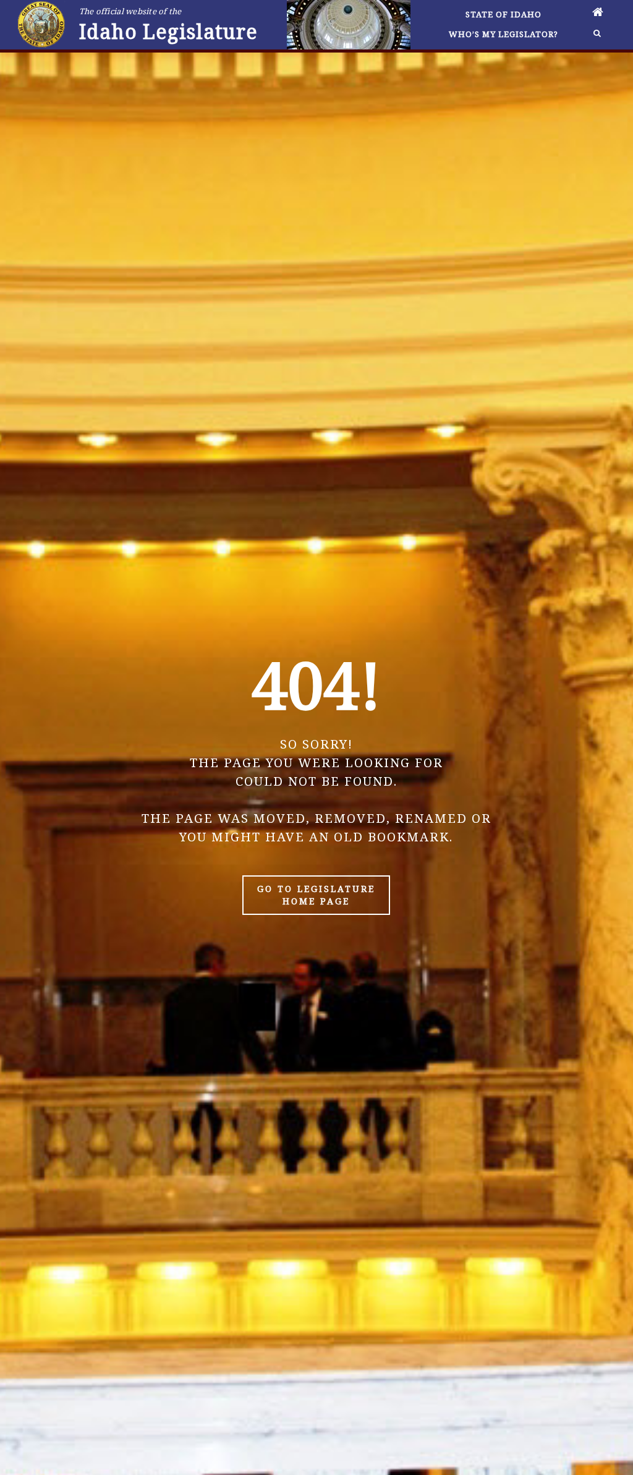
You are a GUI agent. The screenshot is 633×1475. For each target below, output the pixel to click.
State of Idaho (503, 14)
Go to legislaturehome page (316, 895)
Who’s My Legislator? (503, 34)
